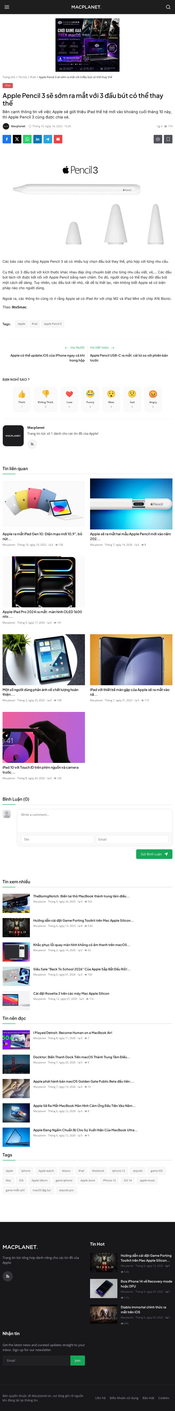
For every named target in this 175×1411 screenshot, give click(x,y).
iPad (33, 77)
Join (77, 1360)
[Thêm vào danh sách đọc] (168, 139)
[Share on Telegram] (48, 139)
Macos (66, 1171)
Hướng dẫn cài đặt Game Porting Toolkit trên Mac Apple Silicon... (83, 920)
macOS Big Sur (42, 1190)
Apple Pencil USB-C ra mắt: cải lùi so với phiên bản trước (129, 357)
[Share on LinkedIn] (37, 139)
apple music (147, 1180)
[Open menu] (7, 7)
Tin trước (77, 348)
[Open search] (168, 7)
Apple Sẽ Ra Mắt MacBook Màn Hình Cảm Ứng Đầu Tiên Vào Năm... (84, 1105)
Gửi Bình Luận (151, 854)
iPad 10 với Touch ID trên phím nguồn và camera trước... (41, 769)
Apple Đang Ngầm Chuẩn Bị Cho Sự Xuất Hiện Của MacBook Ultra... (85, 1130)
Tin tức (22, 77)
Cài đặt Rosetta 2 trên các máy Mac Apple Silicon (71, 993)
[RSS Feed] (32, 444)
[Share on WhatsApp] (27, 139)
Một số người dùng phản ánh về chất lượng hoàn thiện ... (40, 692)
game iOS (157, 1171)
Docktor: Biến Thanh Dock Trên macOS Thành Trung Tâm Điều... (81, 1057)
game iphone (64, 1180)
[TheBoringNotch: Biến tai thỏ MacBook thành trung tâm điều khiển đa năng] (16, 903)
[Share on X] (17, 139)
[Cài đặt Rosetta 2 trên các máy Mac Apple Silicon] (16, 1000)
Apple (21, 324)
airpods (138, 1171)
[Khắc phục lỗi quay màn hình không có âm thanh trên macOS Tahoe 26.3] (16, 952)
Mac (8, 1180)
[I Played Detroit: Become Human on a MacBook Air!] (16, 1040)
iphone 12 (118, 1171)
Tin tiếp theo (99, 348)
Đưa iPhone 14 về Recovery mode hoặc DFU (146, 1283)
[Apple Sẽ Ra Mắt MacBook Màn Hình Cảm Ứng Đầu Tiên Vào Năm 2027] (16, 1112)
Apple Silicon (40, 1180)
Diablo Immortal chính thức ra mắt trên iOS (143, 1309)
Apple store (87, 1180)
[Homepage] (87, 7)
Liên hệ (100, 1398)
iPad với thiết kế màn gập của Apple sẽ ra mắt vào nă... (129, 692)
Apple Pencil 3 (52, 324)
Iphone (25, 1171)
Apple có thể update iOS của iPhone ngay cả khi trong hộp (47, 357)
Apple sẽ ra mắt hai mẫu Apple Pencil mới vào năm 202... (130, 536)
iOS (21, 1180)
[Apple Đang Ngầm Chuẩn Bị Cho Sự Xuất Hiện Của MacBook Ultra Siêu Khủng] (16, 1137)
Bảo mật (148, 1398)
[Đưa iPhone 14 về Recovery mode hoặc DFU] (103, 1288)
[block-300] (87, 45)
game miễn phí (15, 1190)
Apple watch (46, 1171)
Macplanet (36, 427)
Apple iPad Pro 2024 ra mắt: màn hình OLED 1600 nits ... (42, 614)
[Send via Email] (58, 139)
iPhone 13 (109, 1180)
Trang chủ (9, 77)
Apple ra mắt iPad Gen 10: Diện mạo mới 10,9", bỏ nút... (42, 536)
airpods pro (66, 1190)
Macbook (98, 1171)
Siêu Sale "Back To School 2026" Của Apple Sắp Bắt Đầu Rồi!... (81, 969)
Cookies (163, 1398)
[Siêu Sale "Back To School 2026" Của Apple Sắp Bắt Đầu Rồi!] (16, 976)
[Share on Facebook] (7, 139)
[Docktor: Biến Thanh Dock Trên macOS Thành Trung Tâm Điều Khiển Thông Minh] (16, 1064)
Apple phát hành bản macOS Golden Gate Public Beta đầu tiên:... (83, 1081)
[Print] (158, 139)
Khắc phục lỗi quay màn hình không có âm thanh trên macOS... (81, 945)
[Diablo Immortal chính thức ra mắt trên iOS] (103, 1314)
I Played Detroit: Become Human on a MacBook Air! (72, 1033)
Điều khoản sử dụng (124, 1398)
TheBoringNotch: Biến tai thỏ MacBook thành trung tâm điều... (81, 896)
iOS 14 (128, 1180)
